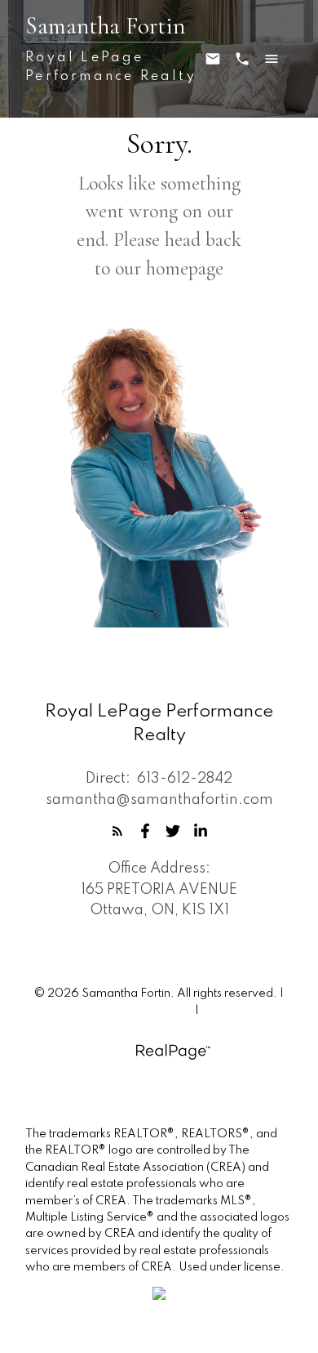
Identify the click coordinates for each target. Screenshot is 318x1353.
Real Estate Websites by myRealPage (159, 1027)
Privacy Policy (155, 1010)
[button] (117, 831)
